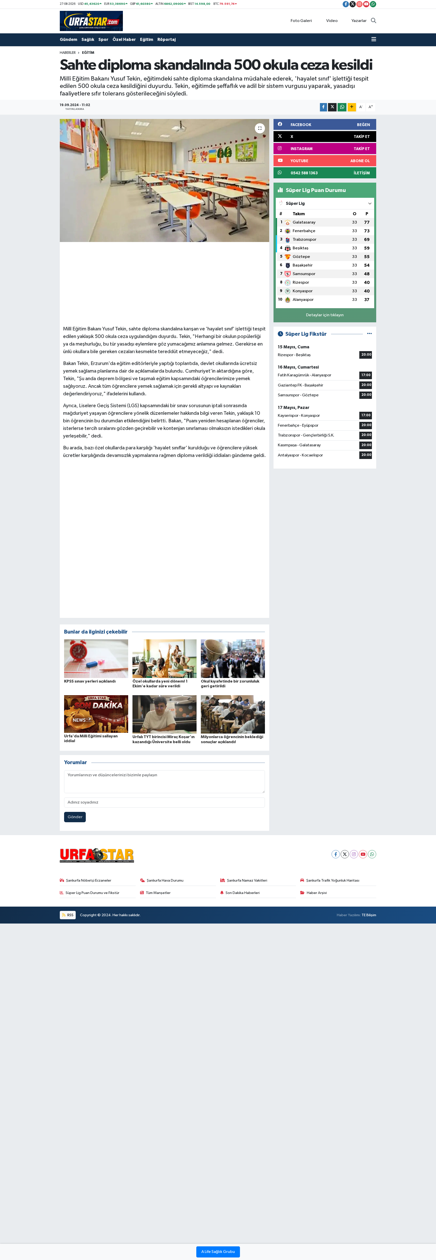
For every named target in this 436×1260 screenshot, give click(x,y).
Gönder (75, 817)
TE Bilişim (369, 915)
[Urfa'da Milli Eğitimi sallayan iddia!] (96, 714)
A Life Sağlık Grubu (218, 1252)
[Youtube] (363, 854)
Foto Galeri (301, 21)
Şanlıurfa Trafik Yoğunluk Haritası (332, 880)
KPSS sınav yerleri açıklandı (90, 681)
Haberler (68, 53)
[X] (345, 854)
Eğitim (146, 39)
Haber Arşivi (317, 893)
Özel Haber (124, 39)
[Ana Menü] (373, 39)
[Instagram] (354, 854)
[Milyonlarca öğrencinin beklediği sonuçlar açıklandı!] (233, 714)
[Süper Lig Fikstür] (369, 334)
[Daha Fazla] (352, 107)
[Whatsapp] (372, 854)
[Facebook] (336, 854)
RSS (70, 915)
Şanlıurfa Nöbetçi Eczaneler (88, 880)
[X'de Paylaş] (332, 107)
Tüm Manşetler (158, 893)
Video (332, 21)
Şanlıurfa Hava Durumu (165, 880)
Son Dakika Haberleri (243, 893)
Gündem (68, 39)
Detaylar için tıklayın (325, 315)
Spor (103, 39)
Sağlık (87, 39)
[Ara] (373, 21)
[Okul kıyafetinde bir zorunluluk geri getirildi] (233, 658)
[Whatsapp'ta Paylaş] (342, 107)
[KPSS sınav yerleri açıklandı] (96, 658)
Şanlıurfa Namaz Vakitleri (247, 880)
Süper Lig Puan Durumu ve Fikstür (92, 893)
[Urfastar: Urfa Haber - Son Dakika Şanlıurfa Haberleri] (91, 21)
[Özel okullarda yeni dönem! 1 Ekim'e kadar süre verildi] (164, 658)
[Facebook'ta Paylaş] (323, 107)
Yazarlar (359, 21)
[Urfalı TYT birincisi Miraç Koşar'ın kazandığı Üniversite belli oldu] (164, 714)
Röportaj (166, 39)
